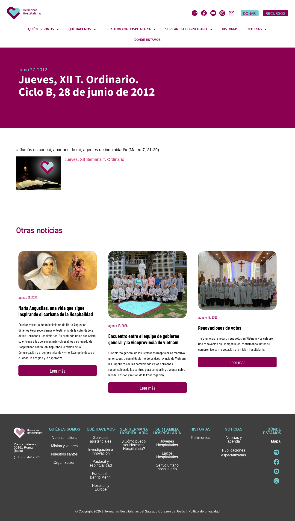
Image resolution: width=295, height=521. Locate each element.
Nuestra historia (64, 438)
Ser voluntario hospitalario (167, 467)
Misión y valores (64, 446)
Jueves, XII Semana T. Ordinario (94, 159)
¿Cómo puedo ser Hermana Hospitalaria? (134, 445)
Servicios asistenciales (100, 439)
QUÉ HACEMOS (79, 29)
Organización (64, 462)
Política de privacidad (204, 511)
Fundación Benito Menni (101, 475)
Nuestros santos (64, 454)
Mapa (275, 441)
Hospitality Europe (100, 487)
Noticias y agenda (234, 439)
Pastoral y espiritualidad (101, 463)
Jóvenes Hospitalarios (167, 443)
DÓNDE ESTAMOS (147, 40)
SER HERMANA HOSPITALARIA (128, 29)
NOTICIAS (255, 29)
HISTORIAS (230, 29)
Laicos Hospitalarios (167, 455)
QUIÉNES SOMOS (41, 29)
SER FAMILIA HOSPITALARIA (186, 29)
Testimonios (200, 438)
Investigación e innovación (100, 451)
